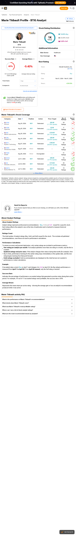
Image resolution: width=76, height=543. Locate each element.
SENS (7, 148)
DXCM (8, 158)
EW (7, 163)
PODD (7, 153)
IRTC (7, 143)
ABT (7, 132)
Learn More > (18, 212)
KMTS (8, 168)
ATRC (7, 122)
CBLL (7, 137)
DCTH (70, 69)
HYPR (7, 127)
